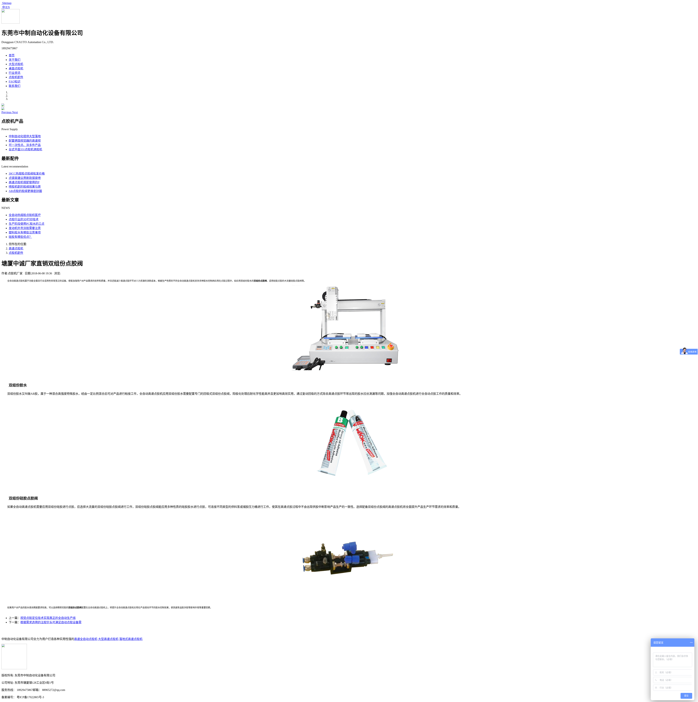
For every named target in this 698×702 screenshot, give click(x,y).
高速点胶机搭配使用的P (24, 182)
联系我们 (14, 85)
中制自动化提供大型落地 (25, 136)
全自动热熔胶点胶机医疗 (25, 215)
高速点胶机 (16, 248)
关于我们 (14, 59)
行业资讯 (14, 72)
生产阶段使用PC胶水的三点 (26, 223)
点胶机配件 (16, 77)
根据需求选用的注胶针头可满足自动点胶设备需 (50, 622)
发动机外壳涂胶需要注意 (25, 228)
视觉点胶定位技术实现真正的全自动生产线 (48, 617)
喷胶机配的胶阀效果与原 (25, 186)
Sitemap (6, 3)
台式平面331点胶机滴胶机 (25, 149)
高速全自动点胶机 (85, 639)
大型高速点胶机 (108, 639)
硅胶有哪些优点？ (20, 236)
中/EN (5, 7)
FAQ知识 (14, 81)
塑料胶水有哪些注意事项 (25, 232)
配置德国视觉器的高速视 (25, 140)
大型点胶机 (16, 64)
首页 (12, 55)
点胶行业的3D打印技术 (24, 219)
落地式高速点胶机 (131, 639)
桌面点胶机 (16, 68)
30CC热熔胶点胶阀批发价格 (27, 173)
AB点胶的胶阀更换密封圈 (25, 191)
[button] (6, 112)
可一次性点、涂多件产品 (25, 145)
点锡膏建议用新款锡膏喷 (25, 177)
